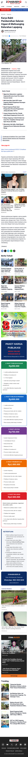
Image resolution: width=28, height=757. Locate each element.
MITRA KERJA (18, 751)
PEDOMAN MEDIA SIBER (13, 748)
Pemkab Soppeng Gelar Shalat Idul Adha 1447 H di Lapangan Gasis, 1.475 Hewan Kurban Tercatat (7, 270)
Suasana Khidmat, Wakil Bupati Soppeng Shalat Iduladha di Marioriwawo (20, 287)
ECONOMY (9, 6)
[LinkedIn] (25, 744)
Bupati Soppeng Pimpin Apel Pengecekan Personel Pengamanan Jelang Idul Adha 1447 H (14, 108)
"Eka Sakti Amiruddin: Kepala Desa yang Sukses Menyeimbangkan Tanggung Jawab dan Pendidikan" (13, 651)
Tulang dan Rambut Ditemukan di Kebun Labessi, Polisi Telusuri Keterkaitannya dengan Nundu (18, 686)
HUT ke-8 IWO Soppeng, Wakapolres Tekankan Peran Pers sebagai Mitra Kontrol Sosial (18, 722)
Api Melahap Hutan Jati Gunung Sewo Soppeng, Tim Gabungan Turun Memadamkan (18, 695)
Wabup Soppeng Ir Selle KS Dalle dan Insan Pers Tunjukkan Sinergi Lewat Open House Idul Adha (14, 119)
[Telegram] (8, 251)
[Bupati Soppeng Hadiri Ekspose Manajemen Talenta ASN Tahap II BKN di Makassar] (5, 714)
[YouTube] (7, 744)
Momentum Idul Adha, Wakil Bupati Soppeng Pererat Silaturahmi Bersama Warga (14, 126)
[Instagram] (3, 744)
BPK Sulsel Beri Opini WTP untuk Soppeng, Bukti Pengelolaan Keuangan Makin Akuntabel (14, 102)
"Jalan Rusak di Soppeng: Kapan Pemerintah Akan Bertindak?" (11, 669)
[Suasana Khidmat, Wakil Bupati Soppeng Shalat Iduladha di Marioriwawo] (21, 280)
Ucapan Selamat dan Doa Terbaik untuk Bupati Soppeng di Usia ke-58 (14, 114)
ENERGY (24, 6)
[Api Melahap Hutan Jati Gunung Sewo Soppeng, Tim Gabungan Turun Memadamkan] (5, 697)
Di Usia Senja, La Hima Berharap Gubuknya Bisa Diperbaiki (19, 270)
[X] (5, 251)
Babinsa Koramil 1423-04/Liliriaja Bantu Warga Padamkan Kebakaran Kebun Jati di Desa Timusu (18, 704)
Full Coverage (14, 675)
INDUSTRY (16, 6)
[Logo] (14, 740)
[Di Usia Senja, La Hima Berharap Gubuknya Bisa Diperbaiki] (21, 262)
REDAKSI (4, 748)
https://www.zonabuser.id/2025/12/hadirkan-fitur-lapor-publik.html (13, 150)
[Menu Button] (2, 2)
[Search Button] (25, 2)
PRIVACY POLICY (10, 751)
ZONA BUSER (11, 753)
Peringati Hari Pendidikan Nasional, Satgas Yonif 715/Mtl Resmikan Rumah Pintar (13, 660)
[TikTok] (16, 744)
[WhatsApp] (11, 251)
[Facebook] (2, 251)
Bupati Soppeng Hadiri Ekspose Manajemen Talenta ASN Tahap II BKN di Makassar (18, 713)
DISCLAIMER (23, 748)
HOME (2, 6)
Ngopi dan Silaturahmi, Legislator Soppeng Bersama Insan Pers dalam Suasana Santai (14, 96)
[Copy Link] (14, 251)
